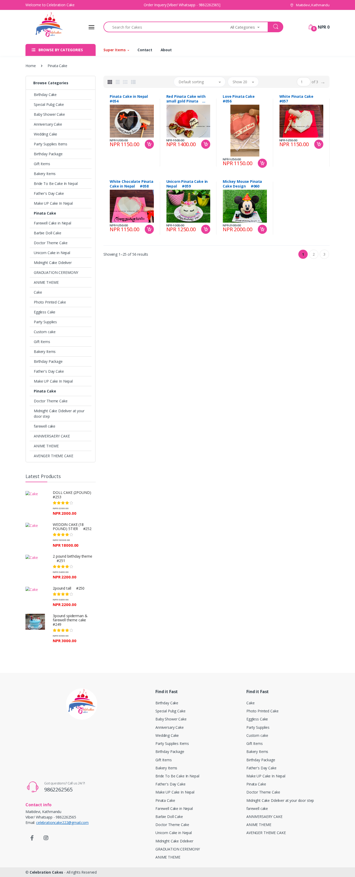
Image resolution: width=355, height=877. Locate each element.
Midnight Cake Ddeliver (53, 262)
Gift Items (42, 163)
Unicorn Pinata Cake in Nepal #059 (187, 184)
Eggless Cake (44, 311)
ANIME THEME (46, 282)
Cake (38, 292)
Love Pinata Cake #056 (241, 99)
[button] (249, 27)
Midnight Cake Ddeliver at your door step (59, 413)
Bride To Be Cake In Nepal (55, 183)
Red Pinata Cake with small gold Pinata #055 (186, 99)
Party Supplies (45, 321)
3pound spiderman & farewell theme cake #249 (71, 620)
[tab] (110, 82)
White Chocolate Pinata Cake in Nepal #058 (131, 184)
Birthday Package (48, 153)
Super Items (114, 49)
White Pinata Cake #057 (298, 99)
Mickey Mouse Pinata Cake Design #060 (242, 184)
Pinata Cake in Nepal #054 (131, 99)
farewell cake (44, 426)
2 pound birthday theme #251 (72, 558)
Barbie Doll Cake (47, 232)
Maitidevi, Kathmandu (312, 5)
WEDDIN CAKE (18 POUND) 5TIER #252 (72, 526)
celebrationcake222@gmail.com (62, 822)
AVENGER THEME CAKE (53, 455)
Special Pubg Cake (49, 104)
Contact (144, 49)
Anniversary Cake (48, 124)
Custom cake (44, 331)
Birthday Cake (45, 94)
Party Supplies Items (50, 143)
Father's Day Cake (49, 193)
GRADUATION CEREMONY (56, 272)
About (166, 49)
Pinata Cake (45, 213)
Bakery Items (45, 173)
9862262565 (58, 789)
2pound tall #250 (68, 588)
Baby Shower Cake (49, 114)
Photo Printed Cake (50, 302)
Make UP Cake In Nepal (53, 203)
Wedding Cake (45, 134)
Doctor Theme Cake (51, 242)
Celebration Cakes (46, 872)
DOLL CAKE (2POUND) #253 (74, 494)
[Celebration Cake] (44, 27)
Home (30, 65)
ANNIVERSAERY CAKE (52, 436)
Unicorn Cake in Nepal (52, 252)
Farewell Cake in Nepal (52, 223)
